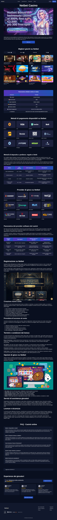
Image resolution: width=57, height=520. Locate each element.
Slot (46, 52)
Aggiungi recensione (47, 480)
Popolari (9, 52)
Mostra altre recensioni (28, 497)
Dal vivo (21, 52)
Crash (34, 52)
